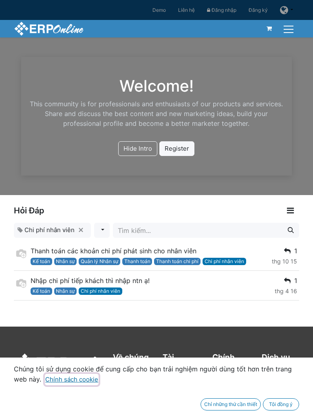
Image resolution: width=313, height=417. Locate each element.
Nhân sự (65, 261)
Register (177, 148)
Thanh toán (137, 261)
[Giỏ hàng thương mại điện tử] (269, 28)
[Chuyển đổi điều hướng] (289, 28)
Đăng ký (258, 10)
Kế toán (41, 261)
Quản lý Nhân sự (99, 261)
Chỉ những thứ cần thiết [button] (230, 404)
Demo (159, 10)
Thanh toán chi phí (177, 261)
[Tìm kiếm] (290, 230)
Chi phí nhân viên (224, 261)
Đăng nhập (223, 10)
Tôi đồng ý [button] (281, 404)
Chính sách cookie (71, 379)
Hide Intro (137, 148)
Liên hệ (186, 10)
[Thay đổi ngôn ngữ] (286, 10)
